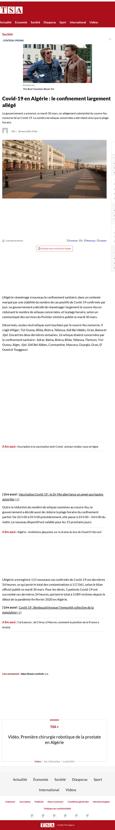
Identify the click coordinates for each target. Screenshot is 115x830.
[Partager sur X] (81, 240)
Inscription (25, 801)
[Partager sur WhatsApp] (90, 240)
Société (35, 22)
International (78, 22)
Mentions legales (101, 801)
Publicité (39, 801)
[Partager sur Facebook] (72, 240)
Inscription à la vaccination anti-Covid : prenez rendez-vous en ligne (57, 446)
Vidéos (93, 22)
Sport (62, 22)
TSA (13, 131)
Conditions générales (78, 801)
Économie (21, 22)
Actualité (6, 22)
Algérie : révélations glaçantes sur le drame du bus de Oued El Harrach (59, 532)
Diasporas (50, 22)
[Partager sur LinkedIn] (102, 240)
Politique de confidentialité (57, 808)
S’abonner (10, 801)
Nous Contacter (56, 801)
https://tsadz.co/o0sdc (32, 674)
